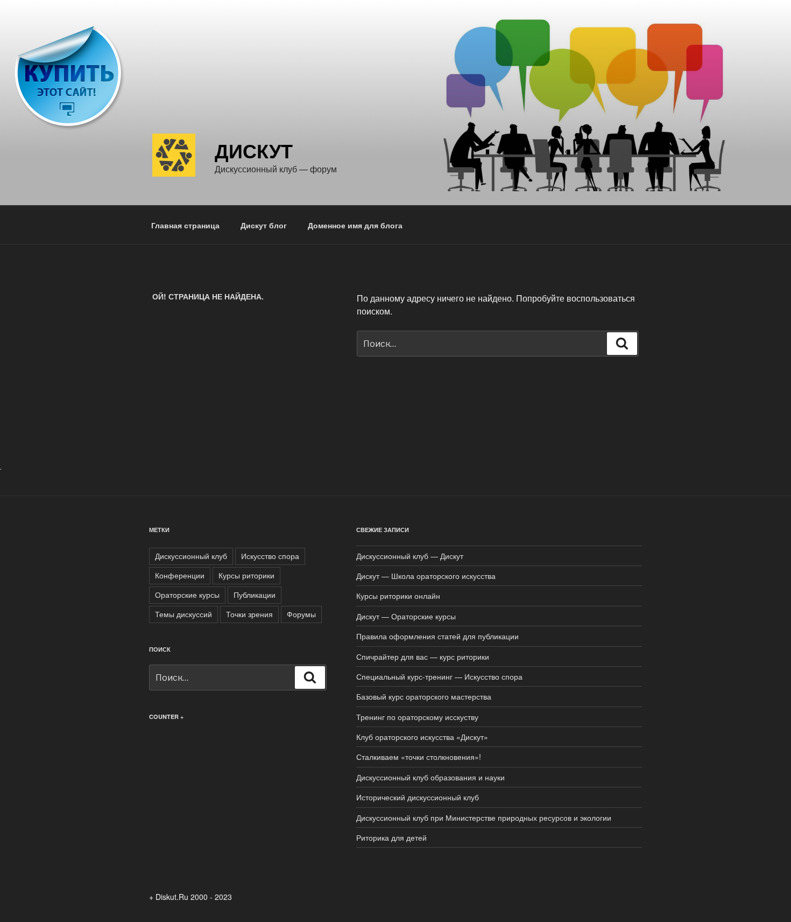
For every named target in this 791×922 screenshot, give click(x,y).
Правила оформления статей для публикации (437, 636)
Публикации (255, 594)
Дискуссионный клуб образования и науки (430, 777)
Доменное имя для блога (355, 225)
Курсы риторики (246, 575)
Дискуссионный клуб (191, 555)
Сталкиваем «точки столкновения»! (418, 756)
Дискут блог (264, 225)
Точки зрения (249, 614)
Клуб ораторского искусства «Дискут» (422, 736)
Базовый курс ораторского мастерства (423, 696)
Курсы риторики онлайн (398, 595)
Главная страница (185, 225)
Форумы (301, 614)
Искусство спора (270, 555)
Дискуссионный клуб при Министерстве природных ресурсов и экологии (483, 817)
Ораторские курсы (187, 594)
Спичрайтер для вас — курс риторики (422, 656)
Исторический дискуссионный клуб (417, 797)
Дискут (254, 150)
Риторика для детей (391, 837)
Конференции (179, 575)
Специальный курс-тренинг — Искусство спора (439, 676)
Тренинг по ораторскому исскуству (417, 716)
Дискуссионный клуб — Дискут (409, 555)
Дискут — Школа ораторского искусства (426, 575)
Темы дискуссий (183, 614)
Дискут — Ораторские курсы (406, 616)
